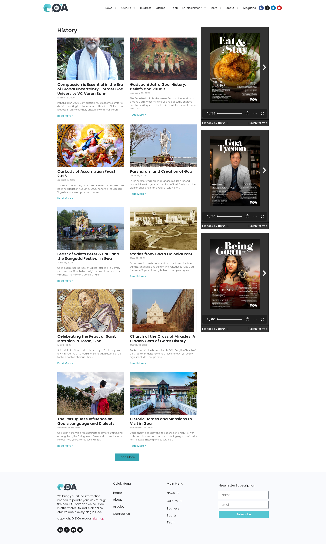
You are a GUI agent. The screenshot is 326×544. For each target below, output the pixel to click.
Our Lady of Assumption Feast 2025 (86, 174)
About (230, 8)
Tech (174, 8)
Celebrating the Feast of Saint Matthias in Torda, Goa (86, 339)
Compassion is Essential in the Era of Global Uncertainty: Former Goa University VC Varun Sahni (90, 89)
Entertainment (192, 8)
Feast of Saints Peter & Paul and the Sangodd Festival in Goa (88, 256)
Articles (118, 506)
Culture (126, 8)
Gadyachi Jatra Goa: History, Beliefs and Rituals (158, 87)
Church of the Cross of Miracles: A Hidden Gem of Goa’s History (162, 339)
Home (117, 492)
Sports (172, 515)
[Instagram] (267, 7)
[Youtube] (279, 7)
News (108, 8)
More (214, 8)
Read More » (65, 116)
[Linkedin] (273, 7)
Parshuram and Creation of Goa (161, 171)
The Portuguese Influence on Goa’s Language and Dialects (86, 421)
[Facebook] (261, 7)
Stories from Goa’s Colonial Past (161, 254)
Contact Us (121, 514)
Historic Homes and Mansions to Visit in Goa (161, 421)
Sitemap (98, 518)
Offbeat (161, 8)
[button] (127, 457)
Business (145, 8)
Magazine (249, 8)
